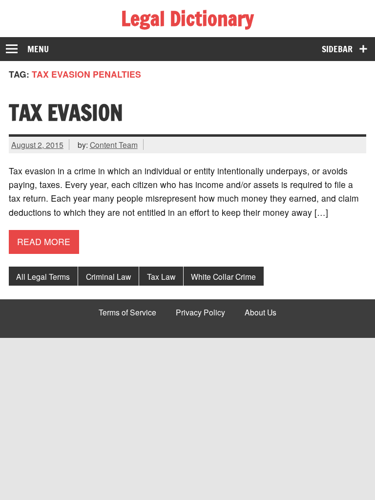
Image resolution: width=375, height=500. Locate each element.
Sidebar (337, 49)
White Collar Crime (223, 276)
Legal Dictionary (187, 18)
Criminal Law (108, 276)
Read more (43, 241)
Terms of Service (127, 312)
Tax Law (161, 276)
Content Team (114, 144)
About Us (260, 312)
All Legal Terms (43, 276)
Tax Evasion (66, 112)
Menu (38, 49)
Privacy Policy (200, 312)
